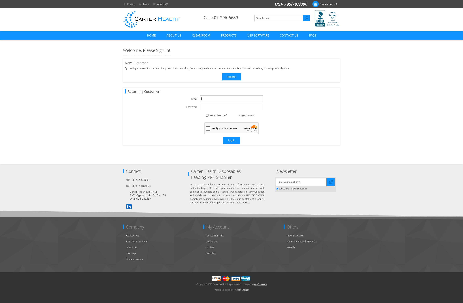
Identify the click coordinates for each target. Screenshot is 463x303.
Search (306, 18)
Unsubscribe (300, 188)
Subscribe (284, 188)
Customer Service (136, 241)
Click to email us (141, 185)
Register (131, 4)
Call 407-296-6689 (221, 18)
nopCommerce (260, 284)
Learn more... (242, 202)
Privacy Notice (134, 259)
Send (330, 182)
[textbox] (278, 18)
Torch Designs (242, 290)
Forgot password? (248, 115)
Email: (194, 98)
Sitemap (131, 253)
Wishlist (211, 253)
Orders (210, 247)
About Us (131, 247)
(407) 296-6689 (140, 180)
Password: (192, 107)
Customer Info (215, 235)
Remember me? (217, 115)
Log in (146, 4)
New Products (295, 235)
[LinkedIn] (129, 206)
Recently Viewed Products (302, 241)
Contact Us (132, 235)
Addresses (213, 241)
